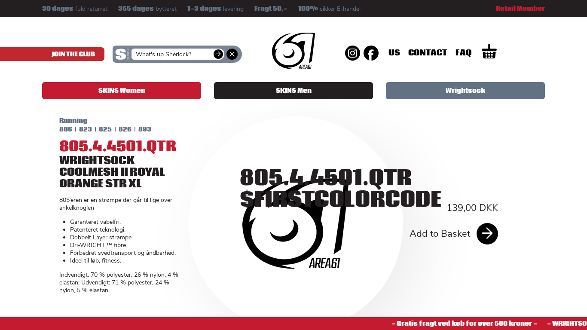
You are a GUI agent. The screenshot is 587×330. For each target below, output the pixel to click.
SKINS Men (294, 90)
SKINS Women (121, 90)
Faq (464, 52)
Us (394, 52)
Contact (427, 52)
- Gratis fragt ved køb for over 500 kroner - (461, 323)
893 (144, 129)
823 (85, 129)
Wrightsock (465, 90)
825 (105, 129)
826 (125, 129)
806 (65, 129)
